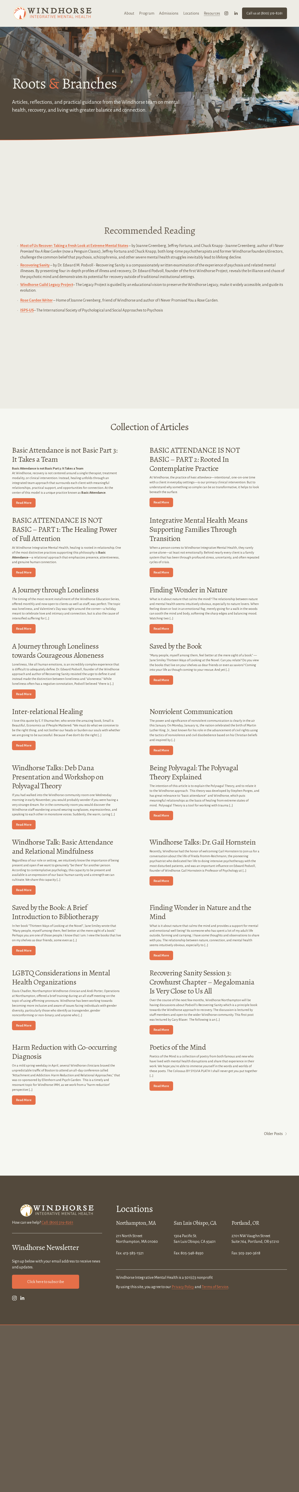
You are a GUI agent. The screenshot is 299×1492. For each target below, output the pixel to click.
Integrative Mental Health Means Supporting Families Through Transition (199, 529)
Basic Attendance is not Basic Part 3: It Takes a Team (64, 454)
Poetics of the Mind (178, 1047)
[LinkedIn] (236, 13)
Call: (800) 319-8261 (57, 1222)
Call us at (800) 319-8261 (265, 13)
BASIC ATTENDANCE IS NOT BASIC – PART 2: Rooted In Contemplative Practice (195, 459)
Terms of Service (215, 1287)
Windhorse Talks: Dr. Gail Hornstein (203, 842)
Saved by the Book (176, 646)
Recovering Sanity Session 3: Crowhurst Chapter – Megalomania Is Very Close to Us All (202, 982)
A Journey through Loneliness (55, 590)
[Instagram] (226, 13)
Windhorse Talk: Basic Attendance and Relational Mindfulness (62, 846)
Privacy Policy (183, 1287)
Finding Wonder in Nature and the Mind (200, 912)
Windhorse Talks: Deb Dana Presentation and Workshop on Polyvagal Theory (58, 777)
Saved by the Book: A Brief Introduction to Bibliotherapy (55, 912)
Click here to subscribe (45, 1282)
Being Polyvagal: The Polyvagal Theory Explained (194, 772)
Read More (24, 502)
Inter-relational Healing (47, 711)
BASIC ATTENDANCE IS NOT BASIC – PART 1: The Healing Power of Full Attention (64, 529)
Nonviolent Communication (191, 711)
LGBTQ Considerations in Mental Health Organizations (61, 977)
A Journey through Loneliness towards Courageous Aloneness (58, 650)
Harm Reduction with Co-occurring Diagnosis (64, 1051)
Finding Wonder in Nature (188, 590)
